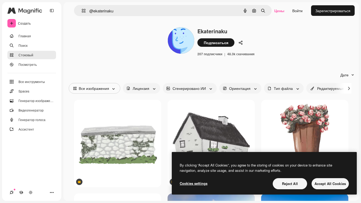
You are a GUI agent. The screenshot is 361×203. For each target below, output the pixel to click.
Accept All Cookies (330, 183)
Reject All (290, 183)
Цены (279, 10)
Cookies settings (193, 183)
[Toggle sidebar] (52, 10)
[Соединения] (11, 192)
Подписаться (216, 42)
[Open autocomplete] (81, 11)
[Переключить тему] (30, 192)
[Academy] (21, 192)
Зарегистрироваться (332, 10)
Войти (297, 10)
